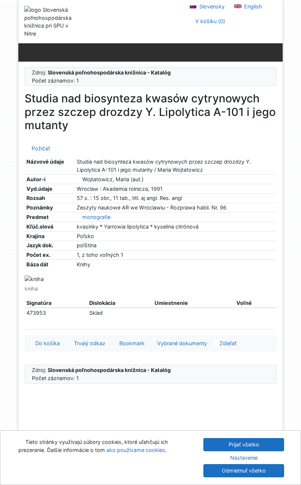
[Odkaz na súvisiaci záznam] (79, 179)
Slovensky (211, 6)
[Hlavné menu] (275, 52)
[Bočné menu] (25, 52)
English (252, 6)
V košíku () (209, 21)
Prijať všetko (244, 444)
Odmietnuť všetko (244, 470)
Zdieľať (227, 343)
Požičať (39, 148)
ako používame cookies (135, 450)
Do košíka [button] (46, 343)
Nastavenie (244, 458)
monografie (96, 217)
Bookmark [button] (130, 343)
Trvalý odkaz (88, 343)
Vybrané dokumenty (181, 343)
